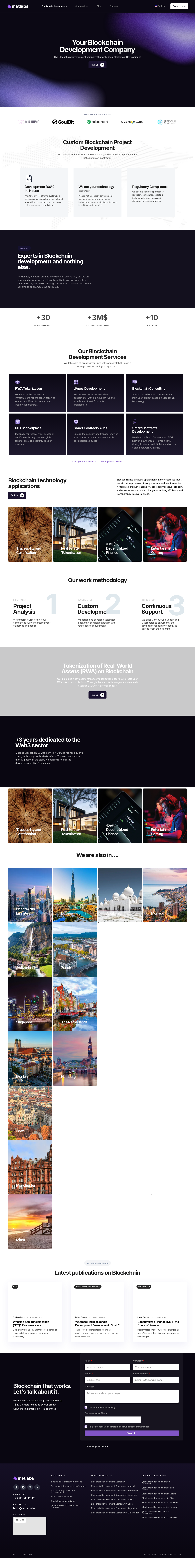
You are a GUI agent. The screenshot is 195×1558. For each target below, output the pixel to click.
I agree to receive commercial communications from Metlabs (119, 1426)
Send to (131, 1433)
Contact (114, 6)
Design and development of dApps (68, 1486)
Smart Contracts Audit (61, 1496)
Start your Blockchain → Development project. (97, 461)
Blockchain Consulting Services (66, 1481)
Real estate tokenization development (63, 1491)
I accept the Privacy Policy (102, 1407)
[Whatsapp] (37, 1487)
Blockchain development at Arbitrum (160, 1502)
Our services (81, 6)
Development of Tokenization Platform (65, 1506)
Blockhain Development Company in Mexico (113, 1499)
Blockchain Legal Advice (63, 1501)
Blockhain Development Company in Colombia (114, 1495)
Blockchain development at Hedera (159, 1517)
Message (90, 1386)
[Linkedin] (16, 1487)
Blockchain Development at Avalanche (155, 1512)
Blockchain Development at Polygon (160, 1507)
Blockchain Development (54, 6)
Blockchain (144, 1287)
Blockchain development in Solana (159, 1493)
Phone (89, 1373)
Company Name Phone (96, 1413)
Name (88, 1361)
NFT (15, 1287)
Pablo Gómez (19, 1317)
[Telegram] (23, 1487)
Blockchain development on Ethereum (156, 1482)
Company (138, 1361)
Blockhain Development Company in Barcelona (114, 1490)
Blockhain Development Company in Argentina (114, 1508)
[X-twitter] (30, 1487)
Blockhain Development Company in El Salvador (115, 1512)
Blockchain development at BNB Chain (158, 1488)
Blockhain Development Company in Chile (112, 1504)
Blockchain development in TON (158, 1498)
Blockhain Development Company (108, 1481)
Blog (99, 6)
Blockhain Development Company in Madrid (113, 1486)
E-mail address (141, 1373)
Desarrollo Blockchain (88, 1287)
